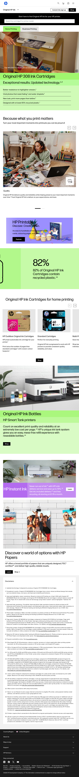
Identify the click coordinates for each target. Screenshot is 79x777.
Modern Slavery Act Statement (41, 765)
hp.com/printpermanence (14, 609)
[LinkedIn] (4, 762)
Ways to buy (7, 742)
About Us (6, 737)
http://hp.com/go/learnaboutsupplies (33, 685)
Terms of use (41, 767)
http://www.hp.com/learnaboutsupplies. (19, 670)
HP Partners (7, 753)
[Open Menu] (73, 3)
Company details (8, 769)
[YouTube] (18, 762)
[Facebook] (9, 762)
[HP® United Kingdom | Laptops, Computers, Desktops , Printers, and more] (5, 3)
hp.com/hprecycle (31, 639)
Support (6, 747)
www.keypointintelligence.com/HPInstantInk (28, 710)
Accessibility (26, 765)
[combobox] (39, 21)
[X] (13, 762)
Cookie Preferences (15, 767)
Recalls (5, 765)
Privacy (5, 767)
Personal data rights (29, 767)
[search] (58, 3)
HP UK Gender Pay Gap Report (60, 765)
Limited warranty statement (23, 769)
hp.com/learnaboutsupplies (57, 624)
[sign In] (68, 3)
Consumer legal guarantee (55, 767)
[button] (2, 71)
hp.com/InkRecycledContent (47, 631)
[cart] (63, 3)
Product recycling (15, 765)
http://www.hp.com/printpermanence (48, 636)
